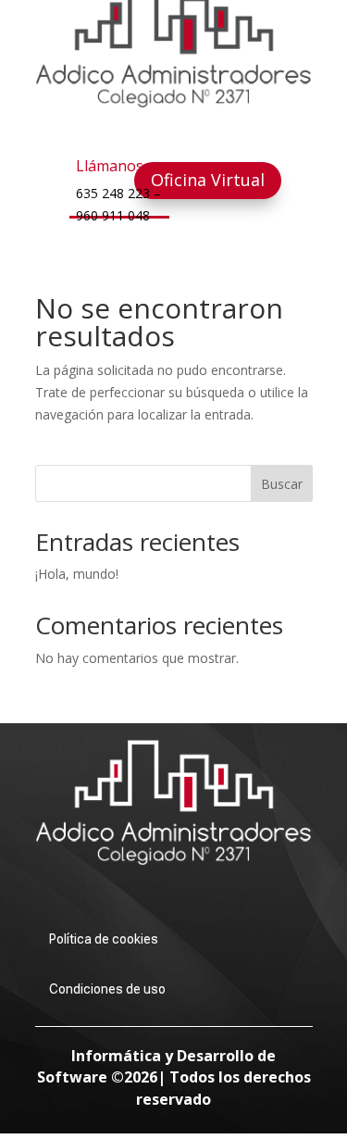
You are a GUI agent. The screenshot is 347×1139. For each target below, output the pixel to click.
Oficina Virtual (208, 180)
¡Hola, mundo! (76, 573)
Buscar (282, 484)
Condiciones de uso (107, 989)
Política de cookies (103, 939)
